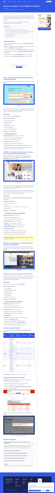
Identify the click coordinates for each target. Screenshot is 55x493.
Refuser (48, 490)
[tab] (19, 445)
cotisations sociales (16, 108)
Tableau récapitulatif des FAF (10, 34)
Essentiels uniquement (37, 490)
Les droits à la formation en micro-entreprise (19, 374)
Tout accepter (31, 490)
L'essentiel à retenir (9, 28)
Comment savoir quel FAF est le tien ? (11, 35)
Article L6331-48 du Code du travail (9, 465)
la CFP (16, 17)
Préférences (43, 490)
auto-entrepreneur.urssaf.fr (23, 383)
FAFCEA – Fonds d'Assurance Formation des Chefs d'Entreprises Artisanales (17, 32)
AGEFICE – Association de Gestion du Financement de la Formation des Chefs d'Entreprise (19, 31)
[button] (49, 1)
